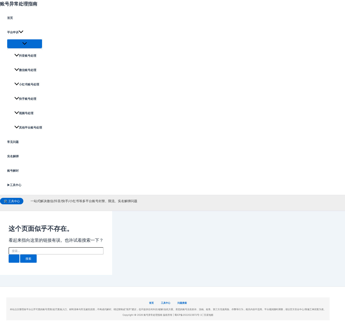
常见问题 (13, 142)
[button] (21, 32)
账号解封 (13, 170)
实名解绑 (13, 156)
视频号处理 (26, 113)
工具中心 (12, 201)
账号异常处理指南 (18, 3)
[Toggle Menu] (24, 43)
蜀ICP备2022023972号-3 (188, 314)
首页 (10, 18)
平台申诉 (13, 32)
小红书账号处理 (29, 84)
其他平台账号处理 (30, 127)
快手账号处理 (27, 98)
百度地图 (208, 314)
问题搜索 (182, 302)
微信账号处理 (27, 70)
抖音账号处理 (27, 55)
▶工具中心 (14, 185)
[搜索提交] (14, 258)
